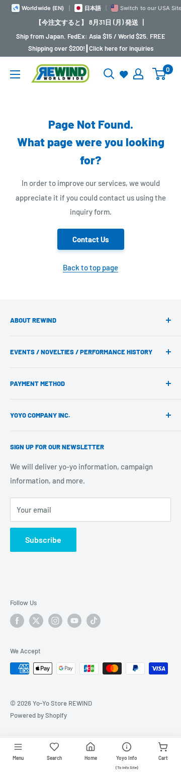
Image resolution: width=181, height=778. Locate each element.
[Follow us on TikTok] (93, 621)
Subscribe (43, 539)
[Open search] (109, 73)
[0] (159, 74)
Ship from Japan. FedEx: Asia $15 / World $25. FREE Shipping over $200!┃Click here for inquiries (90, 42)
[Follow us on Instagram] (55, 621)
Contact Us (90, 239)
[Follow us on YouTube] (74, 621)
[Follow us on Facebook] (17, 621)
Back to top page (90, 267)
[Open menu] (15, 74)
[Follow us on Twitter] (36, 621)
